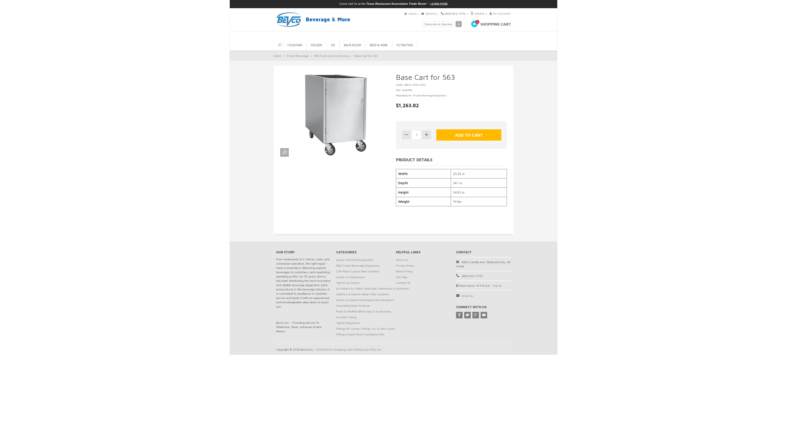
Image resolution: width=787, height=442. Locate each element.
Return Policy (404, 271)
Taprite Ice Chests (347, 282)
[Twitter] (467, 315)
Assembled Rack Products (353, 305)
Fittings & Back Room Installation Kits (360, 334)
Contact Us (403, 282)
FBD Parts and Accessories (331, 56)
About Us (402, 260)
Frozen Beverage (298, 56)
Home (277, 56)
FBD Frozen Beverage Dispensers (358, 265)
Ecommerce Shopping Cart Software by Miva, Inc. (349, 349)
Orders (479, 13)
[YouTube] (484, 315)
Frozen (316, 45)
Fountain (295, 45)
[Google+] (475, 315)
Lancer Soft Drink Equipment (354, 260)
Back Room (352, 45)
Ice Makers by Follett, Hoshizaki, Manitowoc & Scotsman (372, 288)
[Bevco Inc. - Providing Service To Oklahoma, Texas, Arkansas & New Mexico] (314, 19)
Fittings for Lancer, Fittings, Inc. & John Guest (365, 328)
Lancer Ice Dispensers (350, 277)
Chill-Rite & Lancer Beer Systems (357, 271)
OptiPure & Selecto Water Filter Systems (362, 294)
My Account (501, 13)
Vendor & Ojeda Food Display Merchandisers (365, 300)
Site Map (401, 277)
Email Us (467, 296)
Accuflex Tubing (346, 317)
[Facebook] (459, 315)
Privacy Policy (405, 265)
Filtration (405, 45)
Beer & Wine (379, 45)
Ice (333, 45)
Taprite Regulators (348, 323)
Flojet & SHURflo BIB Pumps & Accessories (363, 311)
